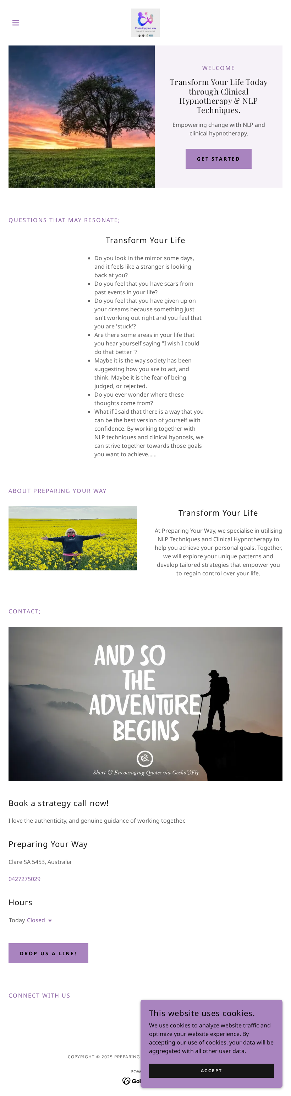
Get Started (219, 158)
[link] (145, 23)
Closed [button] (36, 920)
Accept (211, 1071)
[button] (29, 23)
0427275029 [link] (24, 879)
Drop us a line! (48, 953)
